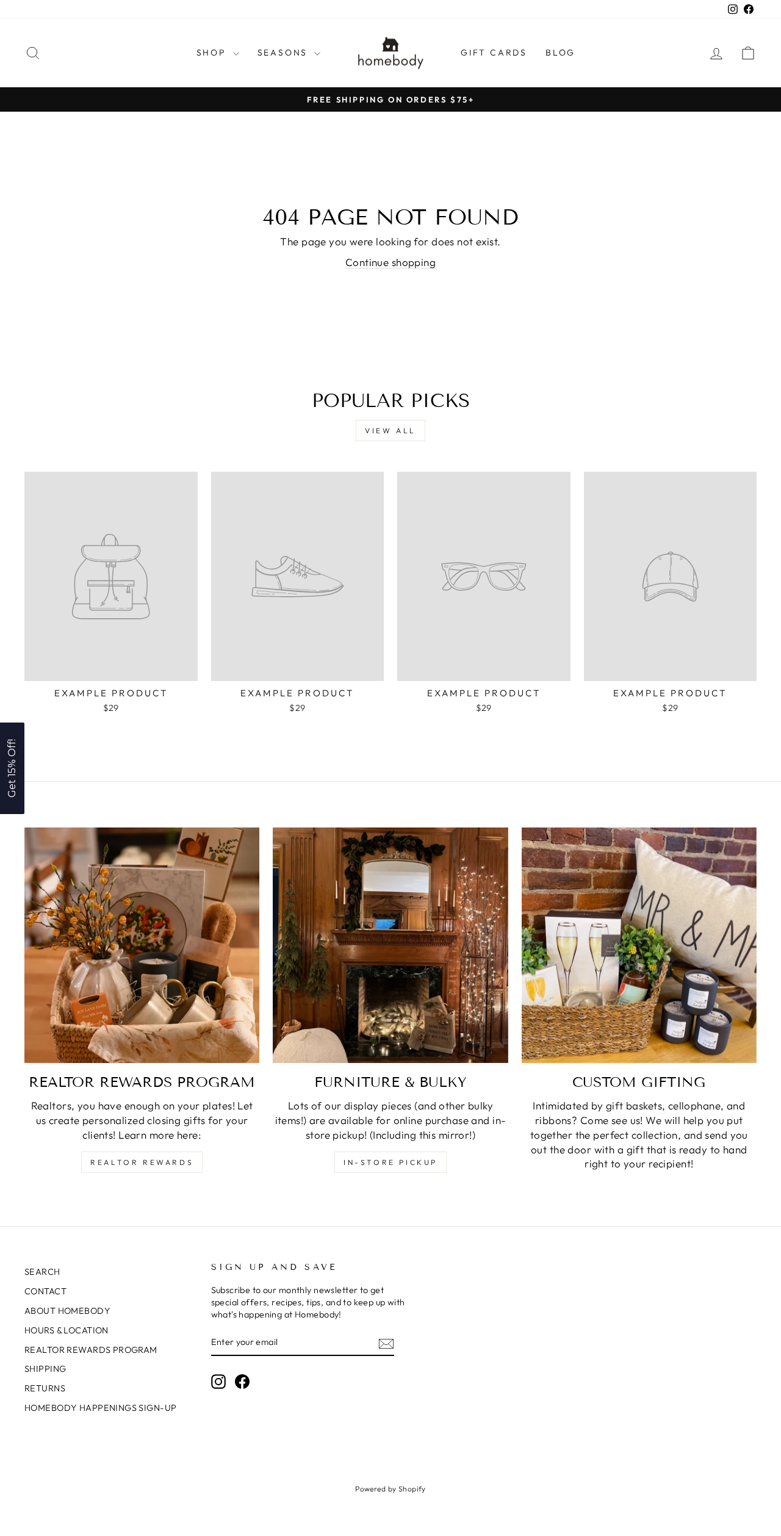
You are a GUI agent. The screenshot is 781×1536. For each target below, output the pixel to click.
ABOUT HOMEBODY (67, 1310)
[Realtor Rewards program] (141, 944)
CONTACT (45, 1291)
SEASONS (284, 52)
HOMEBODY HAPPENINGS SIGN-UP (100, 1407)
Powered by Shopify (390, 1488)
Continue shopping (390, 262)
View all (390, 430)
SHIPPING (45, 1368)
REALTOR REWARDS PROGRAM (90, 1349)
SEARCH (42, 1271)
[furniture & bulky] (390, 944)
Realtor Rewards (141, 1162)
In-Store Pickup (390, 1162)
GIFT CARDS (494, 52)
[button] (12, 768)
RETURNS (44, 1388)
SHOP (213, 52)
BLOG (560, 52)
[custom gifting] (639, 944)
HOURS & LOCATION (66, 1330)
